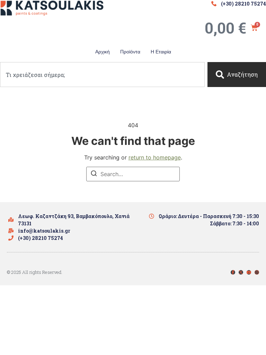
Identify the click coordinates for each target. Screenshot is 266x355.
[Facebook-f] (233, 272)
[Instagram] (257, 272)
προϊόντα (130, 51)
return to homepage (154, 157)
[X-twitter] (241, 272)
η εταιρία (161, 51)
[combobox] (102, 74)
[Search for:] (133, 174)
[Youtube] (249, 272)
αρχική (102, 51)
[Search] (94, 174)
